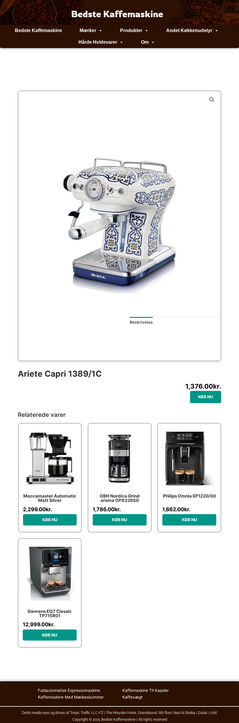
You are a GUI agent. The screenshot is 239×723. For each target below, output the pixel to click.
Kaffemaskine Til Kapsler (145, 690)
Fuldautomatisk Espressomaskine (69, 690)
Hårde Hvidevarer (97, 42)
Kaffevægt (132, 697)
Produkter (131, 30)
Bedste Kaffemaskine (38, 30)
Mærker (88, 30)
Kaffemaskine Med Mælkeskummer (71, 697)
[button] (212, 99)
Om (145, 42)
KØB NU (205, 396)
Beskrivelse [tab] (141, 322)
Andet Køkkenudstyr (189, 30)
